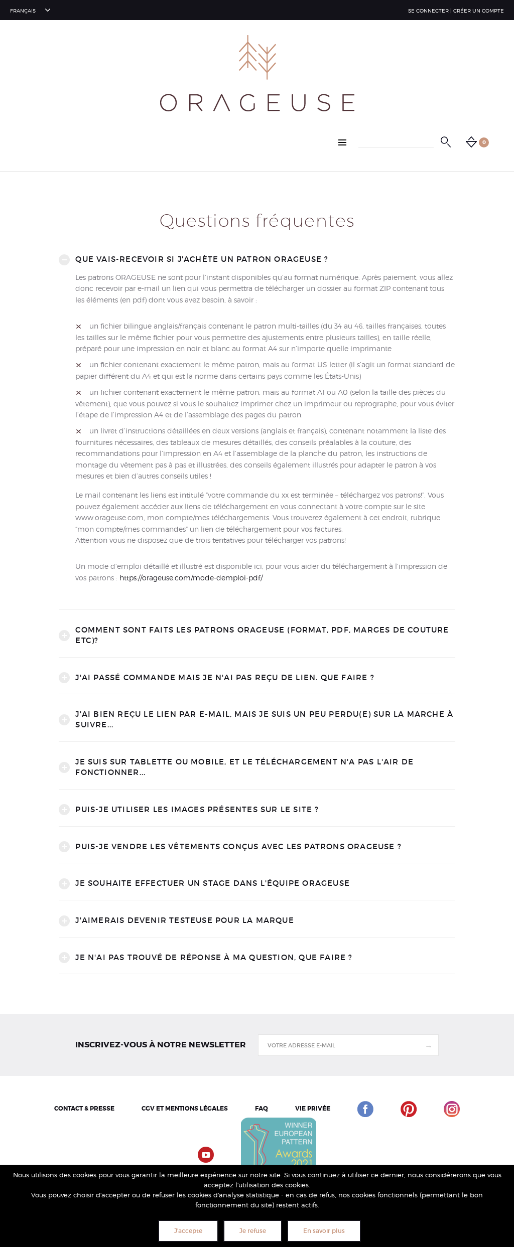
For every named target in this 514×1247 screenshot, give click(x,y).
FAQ (261, 1109)
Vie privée (312, 1109)
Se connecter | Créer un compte (456, 11)
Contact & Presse (84, 1109)
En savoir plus (324, 1230)
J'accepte (188, 1230)
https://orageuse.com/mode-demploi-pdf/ (191, 577)
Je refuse (252, 1230)
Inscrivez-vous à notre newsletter (160, 1045)
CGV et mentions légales (185, 1109)
